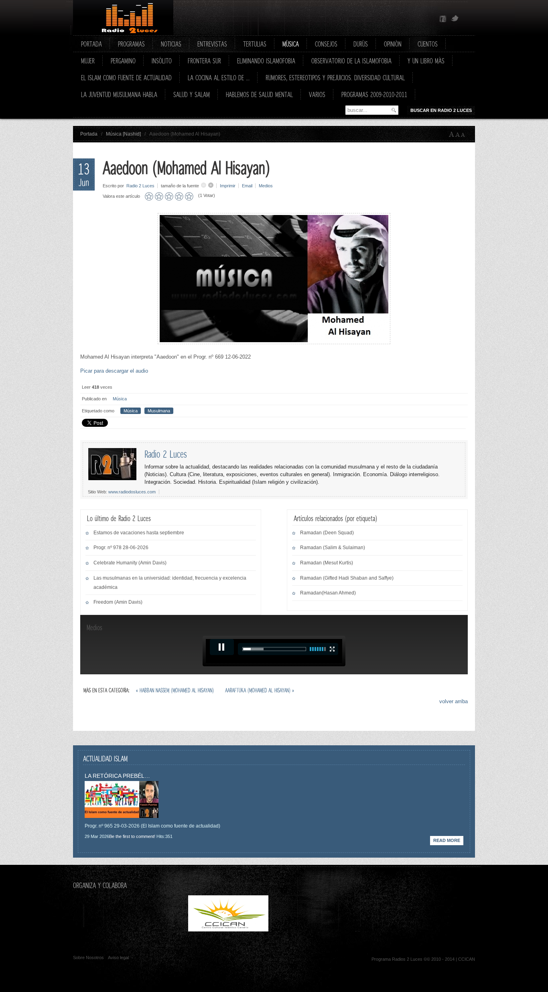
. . (312, 930)
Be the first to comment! (132, 836)
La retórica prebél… (117, 776)
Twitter (455, 19)
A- (464, 134)
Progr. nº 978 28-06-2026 (120, 547)
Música (120, 398)
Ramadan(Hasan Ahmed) (328, 593)
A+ (452, 134)
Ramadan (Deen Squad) (327, 533)
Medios (266, 185)
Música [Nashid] (123, 134)
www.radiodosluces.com (132, 491)
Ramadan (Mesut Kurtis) (326, 563)
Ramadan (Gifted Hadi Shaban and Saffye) (347, 578)
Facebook (443, 19)
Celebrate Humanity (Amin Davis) (129, 563)
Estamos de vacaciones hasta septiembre (138, 533)
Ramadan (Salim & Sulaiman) (332, 547)
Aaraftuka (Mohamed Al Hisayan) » (259, 690)
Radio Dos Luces (123, 17)
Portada (88, 134)
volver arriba (453, 701)
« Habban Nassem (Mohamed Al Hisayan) (175, 690)
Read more (446, 840)
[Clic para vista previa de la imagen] (274, 342)
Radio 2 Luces (140, 185)
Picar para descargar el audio (114, 371)
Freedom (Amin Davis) (117, 602)
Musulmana (159, 410)
